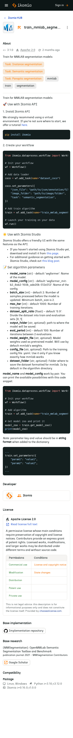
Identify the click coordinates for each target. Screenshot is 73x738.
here (24, 125)
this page (52, 253)
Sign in (59, 5)
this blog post (50, 260)
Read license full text (24, 524)
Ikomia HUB (15, 18)
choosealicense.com (51, 611)
